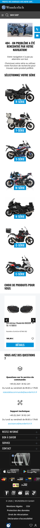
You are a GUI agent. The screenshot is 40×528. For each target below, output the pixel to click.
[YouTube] (20, 493)
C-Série (20, 274)
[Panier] (39, 15)
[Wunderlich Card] (20, 459)
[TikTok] (33, 493)
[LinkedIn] (26, 493)
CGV (28, 506)
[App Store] (9, 471)
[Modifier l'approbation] (8, 525)
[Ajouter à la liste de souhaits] (33, 339)
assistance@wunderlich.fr (20, 423)
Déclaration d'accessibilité (20, 518)
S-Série (20, 159)
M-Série (20, 188)
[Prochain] (33, 320)
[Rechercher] (7, 15)
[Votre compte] (35, 525)
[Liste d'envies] (31, 525)
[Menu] (2, 15)
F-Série (20, 130)
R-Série (20, 101)
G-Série (20, 245)
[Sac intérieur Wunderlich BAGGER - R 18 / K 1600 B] (20, 308)
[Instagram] (13, 493)
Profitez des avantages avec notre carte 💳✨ (19, 1)
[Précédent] (6, 320)
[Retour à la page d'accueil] (13, 7)
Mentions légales (14, 506)
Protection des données (18, 510)
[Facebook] (6, 493)
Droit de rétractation (18, 514)
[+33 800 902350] (37, 29)
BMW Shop (14, 15)
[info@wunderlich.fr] (37, 35)
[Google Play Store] (30, 471)
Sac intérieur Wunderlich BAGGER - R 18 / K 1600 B (19, 324)
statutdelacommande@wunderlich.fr (20, 392)
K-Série (20, 216)
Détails (20, 345)
